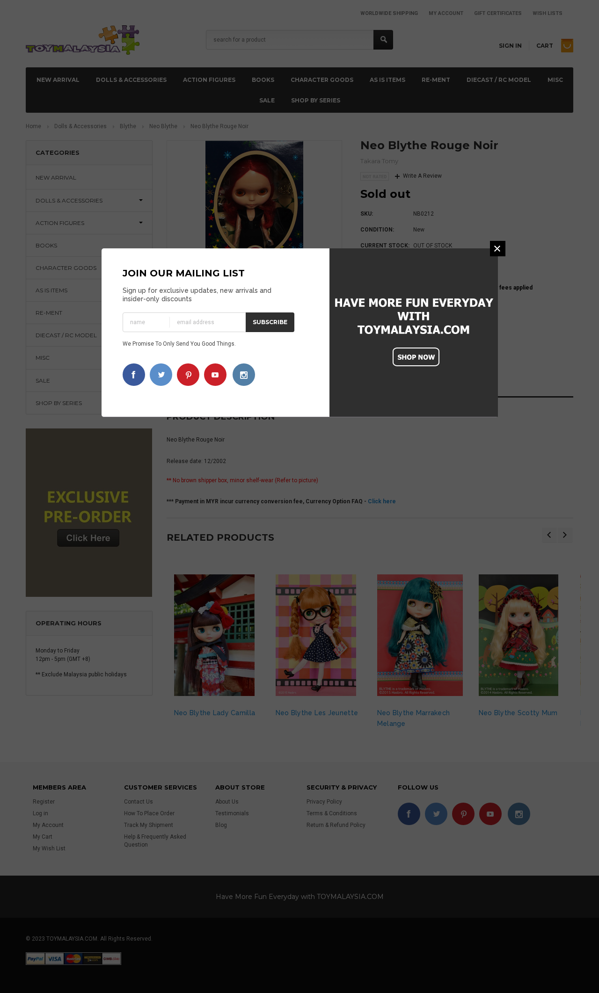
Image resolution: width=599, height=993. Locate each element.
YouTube (215, 374)
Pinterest (188, 374)
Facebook (134, 374)
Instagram (244, 374)
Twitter (161, 374)
